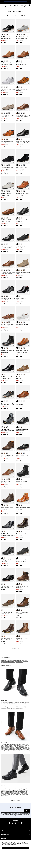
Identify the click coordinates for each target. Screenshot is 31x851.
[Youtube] (21, 823)
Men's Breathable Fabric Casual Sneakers (7, 613)
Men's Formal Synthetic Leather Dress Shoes (7, 246)
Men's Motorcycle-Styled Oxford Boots (22, 534)
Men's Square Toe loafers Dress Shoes (22, 220)
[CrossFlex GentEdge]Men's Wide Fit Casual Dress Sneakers (8, 273)
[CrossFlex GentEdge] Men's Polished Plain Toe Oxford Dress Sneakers (23, 116)
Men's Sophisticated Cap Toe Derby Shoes (7, 586)
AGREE (15, 848)
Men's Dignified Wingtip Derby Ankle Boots (7, 639)
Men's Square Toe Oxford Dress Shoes (7, 560)
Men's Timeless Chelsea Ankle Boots (7, 508)
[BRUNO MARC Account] (25, 6)
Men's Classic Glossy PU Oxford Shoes (21, 299)
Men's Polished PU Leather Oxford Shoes (22, 194)
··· (23, 34)
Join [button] (26, 810)
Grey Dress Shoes (4, 662)
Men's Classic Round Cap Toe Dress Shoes (22, 429)
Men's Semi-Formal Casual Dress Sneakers (22, 403)
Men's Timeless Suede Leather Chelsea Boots (21, 168)
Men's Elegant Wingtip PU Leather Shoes (7, 142)
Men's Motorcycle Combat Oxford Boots (22, 639)
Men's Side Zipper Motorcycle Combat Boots (7, 429)
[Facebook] (9, 823)
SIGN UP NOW (24, 2)
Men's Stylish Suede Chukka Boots (23, 273)
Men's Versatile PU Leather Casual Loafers (8, 116)
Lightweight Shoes (10, 661)
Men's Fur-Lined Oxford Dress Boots (22, 613)
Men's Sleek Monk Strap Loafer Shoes (22, 89)
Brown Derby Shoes (19, 662)
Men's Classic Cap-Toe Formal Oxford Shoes (6, 63)
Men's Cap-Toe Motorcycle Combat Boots (7, 351)
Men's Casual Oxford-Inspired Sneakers (6, 194)
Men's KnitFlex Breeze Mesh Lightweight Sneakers (23, 37)
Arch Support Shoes (18, 661)
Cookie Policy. (13, 844)
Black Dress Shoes (11, 662)
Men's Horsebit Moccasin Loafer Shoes (22, 377)
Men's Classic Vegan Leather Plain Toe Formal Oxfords (23, 142)
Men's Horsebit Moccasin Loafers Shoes (22, 325)
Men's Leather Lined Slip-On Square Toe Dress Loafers (22, 351)
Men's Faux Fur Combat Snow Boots (22, 586)
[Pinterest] (18, 823)
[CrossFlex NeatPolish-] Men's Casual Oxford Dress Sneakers (7, 403)
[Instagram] (12, 823)
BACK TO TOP (14, 800)
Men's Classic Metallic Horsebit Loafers (6, 220)
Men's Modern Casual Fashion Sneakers (6, 482)
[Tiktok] (15, 823)
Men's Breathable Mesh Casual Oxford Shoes (21, 560)
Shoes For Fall (25, 661)
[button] (2, 5)
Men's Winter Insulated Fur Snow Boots (22, 482)
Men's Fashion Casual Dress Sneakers (8, 89)
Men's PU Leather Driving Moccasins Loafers (7, 325)
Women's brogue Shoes (19, 660)
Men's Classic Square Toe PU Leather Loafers (8, 299)
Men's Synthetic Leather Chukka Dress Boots (7, 456)
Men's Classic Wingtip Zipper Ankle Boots (23, 508)
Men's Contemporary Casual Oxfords (23, 456)
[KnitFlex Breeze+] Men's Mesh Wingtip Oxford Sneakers (7, 168)
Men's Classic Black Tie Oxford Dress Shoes (6, 377)
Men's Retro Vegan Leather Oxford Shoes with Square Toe (8, 534)
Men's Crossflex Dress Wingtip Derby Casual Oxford (6, 37)
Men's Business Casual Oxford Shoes (21, 246)
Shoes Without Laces (11, 660)
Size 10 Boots (3, 660)
